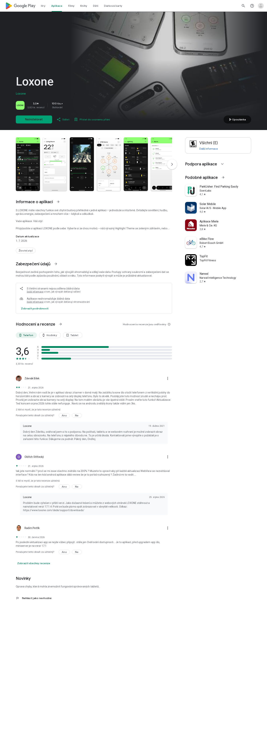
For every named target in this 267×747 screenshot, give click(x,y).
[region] (67, 105)
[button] (28, 164)
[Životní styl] (25, 250)
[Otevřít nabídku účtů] (260, 5)
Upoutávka (237, 119)
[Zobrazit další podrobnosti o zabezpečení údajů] (35, 308)
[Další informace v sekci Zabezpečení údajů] (55, 263)
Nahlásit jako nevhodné (34, 598)
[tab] (43, 6)
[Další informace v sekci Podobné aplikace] (223, 177)
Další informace (35, 292)
